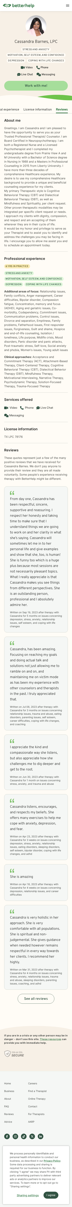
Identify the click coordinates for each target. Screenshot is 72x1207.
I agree (50, 1195)
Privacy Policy (52, 1160)
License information (37, 110)
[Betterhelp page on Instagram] (17, 1136)
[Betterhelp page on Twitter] (33, 1136)
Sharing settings (28, 1195)
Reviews (62, 110)
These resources (50, 1039)
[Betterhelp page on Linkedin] (42, 1136)
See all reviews (36, 999)
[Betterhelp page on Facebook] (8, 1136)
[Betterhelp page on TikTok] (25, 1136)
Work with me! (36, 86)
